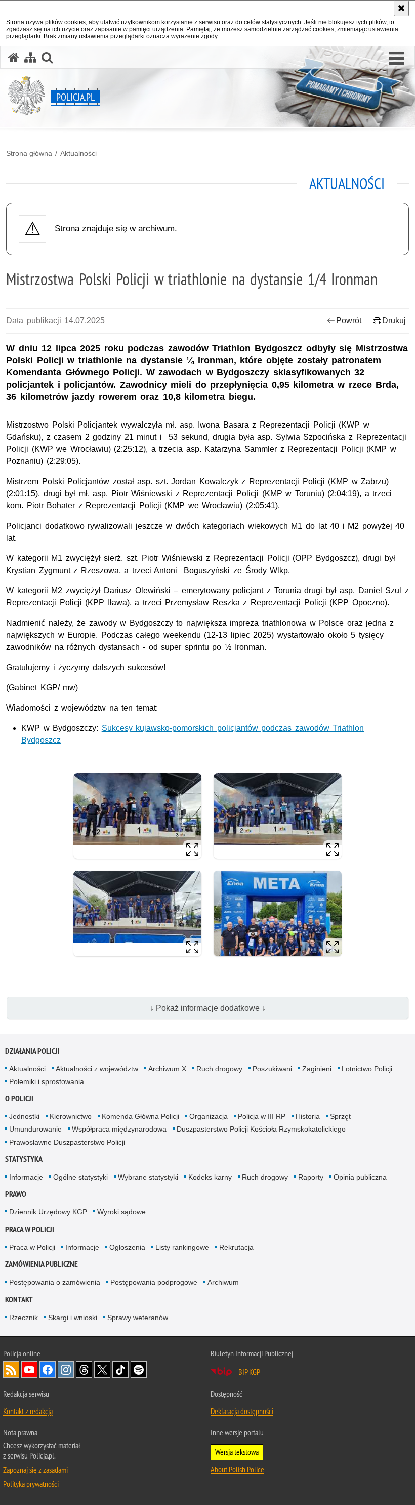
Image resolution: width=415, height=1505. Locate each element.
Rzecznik (23, 1317)
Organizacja (208, 1116)
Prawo (15, 1194)
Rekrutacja (236, 1247)
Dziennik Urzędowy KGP (48, 1212)
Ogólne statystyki (80, 1177)
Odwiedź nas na (29, 1369)
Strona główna (29, 153)
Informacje (26, 1177)
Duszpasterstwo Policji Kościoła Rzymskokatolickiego (261, 1129)
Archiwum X (167, 1069)
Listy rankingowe (182, 1247)
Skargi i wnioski (72, 1317)
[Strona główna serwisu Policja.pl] (13, 57)
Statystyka (24, 1159)
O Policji (19, 1098)
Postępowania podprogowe (153, 1282)
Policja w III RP (261, 1116)
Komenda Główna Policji (140, 1116)
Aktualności (78, 153)
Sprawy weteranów (137, 1317)
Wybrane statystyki (148, 1177)
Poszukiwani (272, 1069)
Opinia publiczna (360, 1177)
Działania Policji (32, 1051)
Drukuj (394, 320)
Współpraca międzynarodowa (119, 1129)
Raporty (310, 1177)
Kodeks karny (210, 1177)
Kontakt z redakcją (28, 1411)
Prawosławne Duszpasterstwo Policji (67, 1142)
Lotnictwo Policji (367, 1069)
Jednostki (24, 1116)
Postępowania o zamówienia (54, 1282)
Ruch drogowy (219, 1069)
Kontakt (19, 1299)
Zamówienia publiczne (41, 1264)
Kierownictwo (71, 1116)
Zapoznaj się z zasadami (35, 1470)
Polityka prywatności (31, 1484)
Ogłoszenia (127, 1247)
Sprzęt (340, 1116)
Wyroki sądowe (121, 1212)
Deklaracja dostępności (242, 1411)
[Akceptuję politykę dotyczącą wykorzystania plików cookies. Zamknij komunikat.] (401, 8)
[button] (396, 58)
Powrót (348, 320)
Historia (308, 1116)
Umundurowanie (35, 1129)
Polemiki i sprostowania (46, 1081)
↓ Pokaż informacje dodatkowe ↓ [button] (208, 1008)
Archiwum (223, 1282)
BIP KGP (249, 1372)
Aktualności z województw (97, 1069)
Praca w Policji (29, 1229)
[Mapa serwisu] (30, 57)
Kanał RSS (11, 1369)
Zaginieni (316, 1069)
